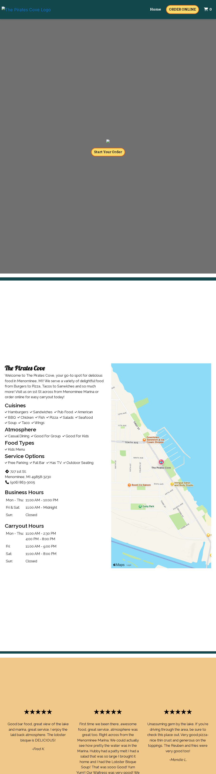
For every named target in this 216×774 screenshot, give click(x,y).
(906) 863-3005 (22, 482)
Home (155, 9)
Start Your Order (108, 152)
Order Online (182, 9)
